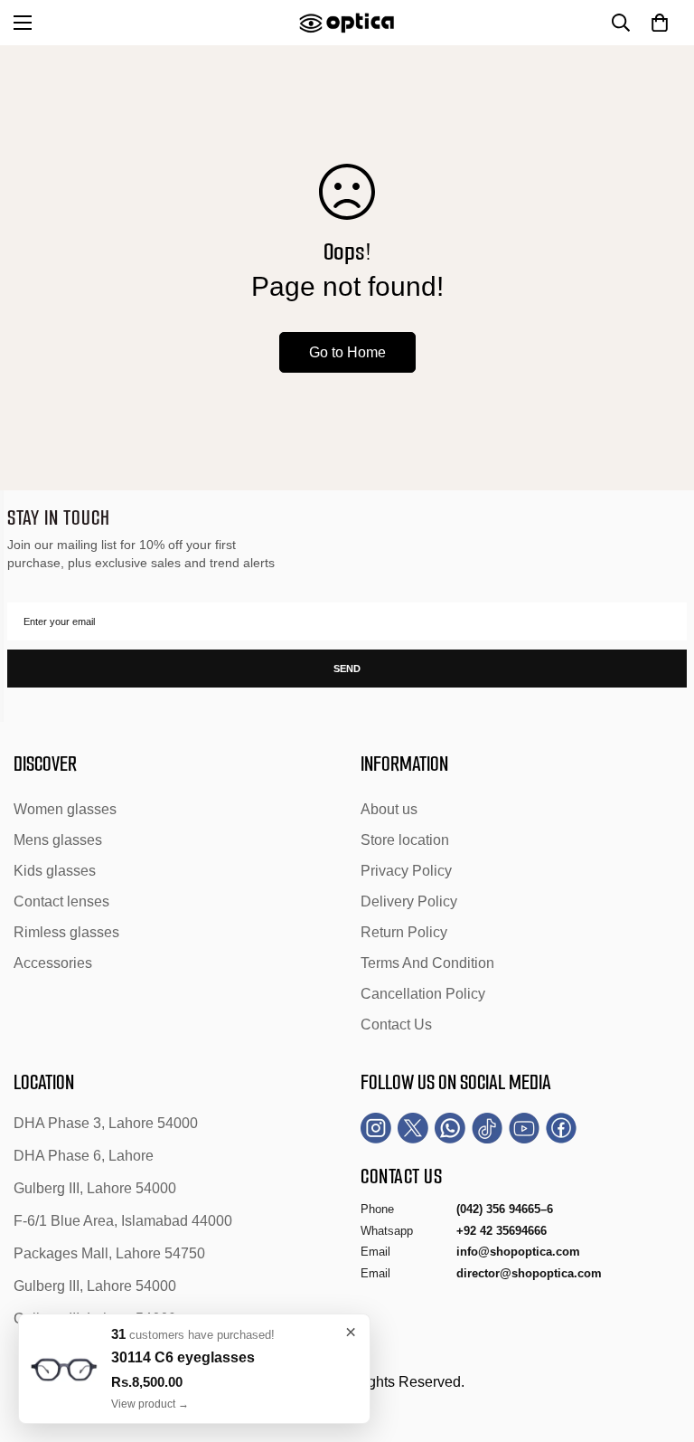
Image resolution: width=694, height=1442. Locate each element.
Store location (405, 840)
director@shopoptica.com (529, 1273)
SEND (347, 668)
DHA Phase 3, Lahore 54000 (106, 1123)
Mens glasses (58, 840)
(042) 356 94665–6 (504, 1209)
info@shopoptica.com (518, 1251)
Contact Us (396, 1024)
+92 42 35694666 (501, 1231)
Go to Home (347, 352)
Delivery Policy (409, 901)
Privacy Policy (406, 870)
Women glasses (65, 809)
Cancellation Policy (423, 993)
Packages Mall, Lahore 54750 (109, 1253)
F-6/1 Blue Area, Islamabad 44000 (123, 1221)
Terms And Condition (427, 963)
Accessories (53, 963)
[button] (659, 22)
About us (389, 809)
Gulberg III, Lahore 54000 (95, 1188)
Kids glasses (55, 870)
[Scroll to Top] (659, 1343)
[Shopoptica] (347, 22)
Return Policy (404, 932)
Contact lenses (61, 901)
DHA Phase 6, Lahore (84, 1155)
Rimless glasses (66, 932)
